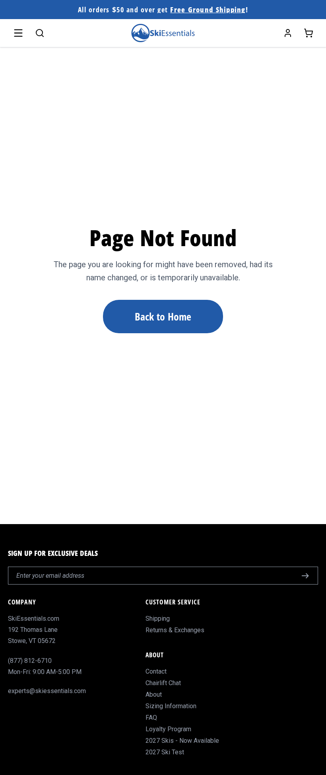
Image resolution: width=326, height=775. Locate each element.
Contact (156, 671)
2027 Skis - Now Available (182, 740)
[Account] (287, 33)
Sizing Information (171, 706)
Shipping (158, 618)
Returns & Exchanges (175, 630)
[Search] (39, 33)
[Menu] (18, 33)
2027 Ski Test (165, 752)
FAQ (151, 717)
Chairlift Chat (163, 683)
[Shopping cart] (308, 33)
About (154, 694)
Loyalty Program (168, 729)
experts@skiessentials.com (47, 691)
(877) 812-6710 (30, 660)
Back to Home (163, 316)
